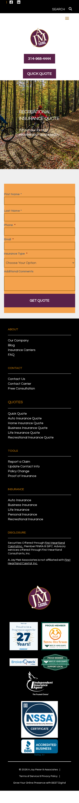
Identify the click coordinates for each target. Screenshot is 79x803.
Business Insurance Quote (28, 428)
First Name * (13, 194)
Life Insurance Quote (24, 432)
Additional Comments (18, 271)
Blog (11, 345)
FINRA (40, 546)
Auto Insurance (19, 500)
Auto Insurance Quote (25, 418)
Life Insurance (18, 509)
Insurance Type (15, 253)
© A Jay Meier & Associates (38, 769)
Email (9, 239)
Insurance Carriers (21, 350)
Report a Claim (19, 461)
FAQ (11, 354)
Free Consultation (21, 388)
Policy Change (18, 471)
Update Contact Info (24, 466)
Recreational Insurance (25, 519)
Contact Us (16, 379)
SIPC (50, 546)
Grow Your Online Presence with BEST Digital (39, 783)
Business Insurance (22, 505)
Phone (9, 225)
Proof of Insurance (22, 476)
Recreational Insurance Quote (31, 437)
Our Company (18, 340)
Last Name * (13, 210)
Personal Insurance (22, 514)
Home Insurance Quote (25, 423)
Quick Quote (39, 74)
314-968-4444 (39, 59)
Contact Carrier (19, 383)
